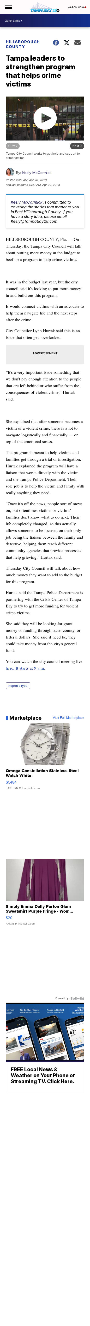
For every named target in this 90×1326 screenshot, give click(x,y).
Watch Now (76, 7)
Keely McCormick (37, 172)
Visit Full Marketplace (68, 718)
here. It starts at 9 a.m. (25, 668)
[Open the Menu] (8, 7)
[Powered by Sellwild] (77, 998)
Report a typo (18, 685)
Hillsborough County (23, 44)
